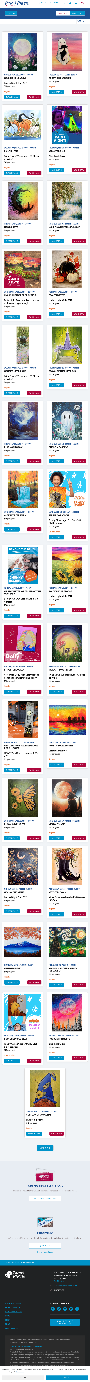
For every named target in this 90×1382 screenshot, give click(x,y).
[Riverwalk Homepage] (17, 3)
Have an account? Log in (45, 1252)
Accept (67, 1378)
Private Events (12, 1307)
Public (63, 13)
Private (77, 13)
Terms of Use (15, 1347)
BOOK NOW (34, 97)
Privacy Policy (26, 1347)
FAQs (7, 1316)
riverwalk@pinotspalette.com (65, 1286)
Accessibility (37, 1347)
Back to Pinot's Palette (49, 3)
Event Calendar (13, 1303)
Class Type (11, 13)
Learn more (20, 1372)
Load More (45, 1148)
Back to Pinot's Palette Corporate (21, 1263)
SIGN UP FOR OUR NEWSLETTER (65, 1322)
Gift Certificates (13, 1312)
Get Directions (59, 1281)
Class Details (12, 97)
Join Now (45, 1246)
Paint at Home (12, 1328)
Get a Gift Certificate (45, 1198)
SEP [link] (79, 21)
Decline (23, 1378)
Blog (7, 1324)
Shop (7, 1320)
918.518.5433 (59, 1290)
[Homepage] (25, 1274)
